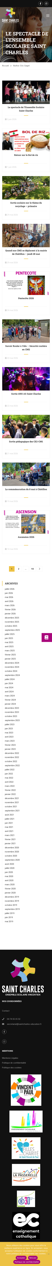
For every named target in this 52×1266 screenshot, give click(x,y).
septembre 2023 (12, 720)
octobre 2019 (11, 905)
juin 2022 (9, 773)
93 (32, 569)
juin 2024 (9, 683)
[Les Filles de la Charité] (26, 1148)
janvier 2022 (10, 794)
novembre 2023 (12, 712)
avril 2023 (9, 737)
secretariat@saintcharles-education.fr (24, 1024)
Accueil (5, 65)
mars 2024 (10, 696)
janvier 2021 (10, 843)
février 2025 (10, 654)
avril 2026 (9, 601)
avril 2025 (9, 646)
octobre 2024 (11, 671)
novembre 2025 (12, 622)
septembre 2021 (12, 810)
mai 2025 (9, 642)
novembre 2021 (12, 802)
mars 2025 (10, 650)
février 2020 (10, 888)
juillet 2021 (9, 819)
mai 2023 (9, 732)
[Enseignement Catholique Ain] (26, 1121)
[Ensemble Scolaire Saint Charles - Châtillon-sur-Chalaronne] (10, 15)
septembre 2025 (12, 630)
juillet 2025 (9, 634)
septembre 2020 (12, 860)
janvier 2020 (10, 893)
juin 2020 (9, 872)
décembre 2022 (12, 753)
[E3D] (26, 1199)
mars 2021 (10, 835)
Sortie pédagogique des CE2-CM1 (26, 441)
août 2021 (9, 815)
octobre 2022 (11, 761)
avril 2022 (9, 782)
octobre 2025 (11, 626)
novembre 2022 (12, 757)
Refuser (32, 1258)
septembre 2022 (12, 765)
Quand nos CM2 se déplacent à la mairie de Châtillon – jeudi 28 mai (26, 252)
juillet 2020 (9, 868)
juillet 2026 (9, 589)
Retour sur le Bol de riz (26, 155)
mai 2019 (9, 921)
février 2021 (10, 839)
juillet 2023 (9, 724)
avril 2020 (9, 880)
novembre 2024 (12, 667)
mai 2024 (9, 687)
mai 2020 (9, 876)
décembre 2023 (12, 708)
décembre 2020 (12, 847)
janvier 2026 (10, 613)
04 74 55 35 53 (13, 1019)
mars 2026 (10, 605)
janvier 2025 (10, 659)
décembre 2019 (12, 897)
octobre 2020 (11, 856)
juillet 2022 (9, 769)
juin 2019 (9, 917)
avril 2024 (9, 691)
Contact (5, 1011)
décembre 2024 (12, 663)
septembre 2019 (12, 909)
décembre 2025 (12, 618)
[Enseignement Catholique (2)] (26, 1225)
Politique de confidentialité (14, 1063)
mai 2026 (9, 597)
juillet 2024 (9, 679)
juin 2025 (9, 638)
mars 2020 (10, 884)
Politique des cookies (11, 1067)
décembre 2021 (12, 798)
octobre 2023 (11, 716)
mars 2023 (10, 741)
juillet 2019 (9, 913)
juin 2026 (9, 593)
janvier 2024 (10, 704)
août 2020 (9, 864)
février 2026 (10, 609)
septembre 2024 (12, 675)
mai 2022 (9, 778)
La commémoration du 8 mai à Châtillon (26, 489)
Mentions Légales (10, 1058)
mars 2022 (10, 786)
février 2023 (10, 745)
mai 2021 (9, 827)
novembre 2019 (12, 901)
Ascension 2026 (26, 537)
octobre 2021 (11, 806)
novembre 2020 (12, 851)
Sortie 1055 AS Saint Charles (26, 393)
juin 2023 (9, 728)
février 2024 (10, 700)
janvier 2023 (10, 749)
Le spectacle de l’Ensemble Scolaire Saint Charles (26, 109)
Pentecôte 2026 (26, 298)
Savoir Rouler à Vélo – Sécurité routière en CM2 (26, 348)
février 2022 (10, 790)
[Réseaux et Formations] (26, 1090)
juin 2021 (9, 823)
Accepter (21, 1258)
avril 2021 (9, 831)
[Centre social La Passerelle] (26, 1175)
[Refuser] (48, 1254)
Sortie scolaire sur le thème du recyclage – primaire (26, 204)
